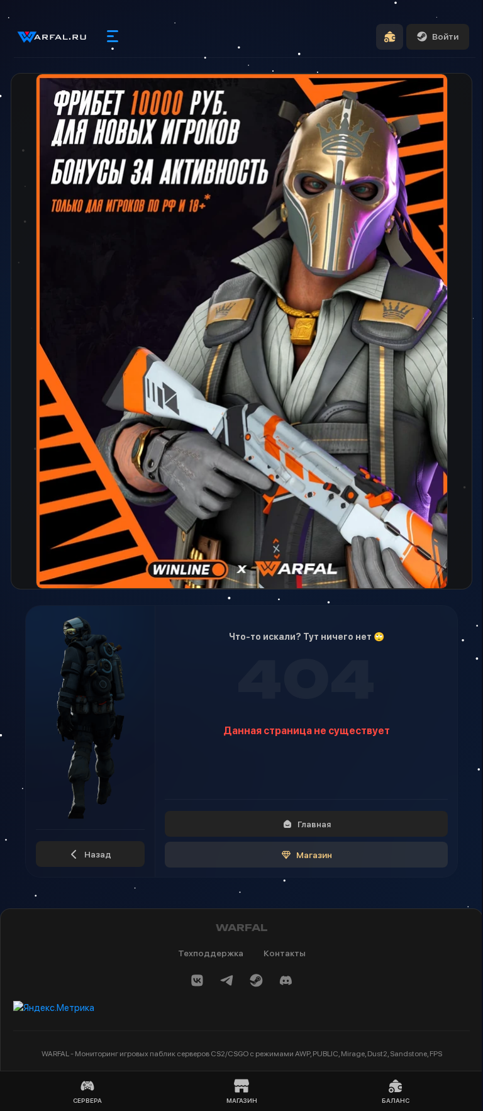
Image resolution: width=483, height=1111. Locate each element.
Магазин (314, 855)
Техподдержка (210, 953)
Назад (97, 854)
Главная (314, 824)
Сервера (87, 1100)
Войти (445, 36)
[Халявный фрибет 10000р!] (241, 331)
